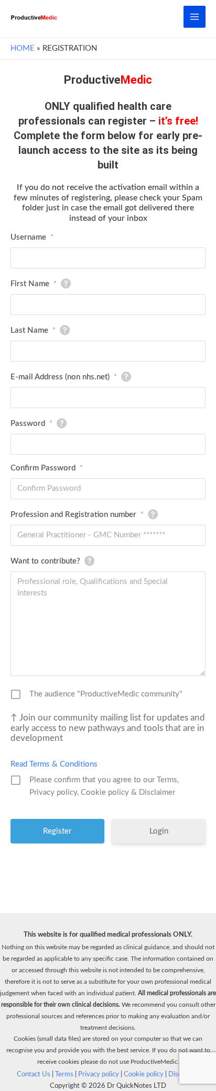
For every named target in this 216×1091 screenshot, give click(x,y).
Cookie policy (144, 1074)
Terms (64, 1074)
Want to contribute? (45, 561)
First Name (33, 284)
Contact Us (33, 1074)
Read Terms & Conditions (54, 764)
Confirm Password (46, 468)
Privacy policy (98, 1074)
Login (158, 831)
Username (31, 237)
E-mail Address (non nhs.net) (63, 377)
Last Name (33, 330)
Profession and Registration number (77, 515)
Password (31, 424)
